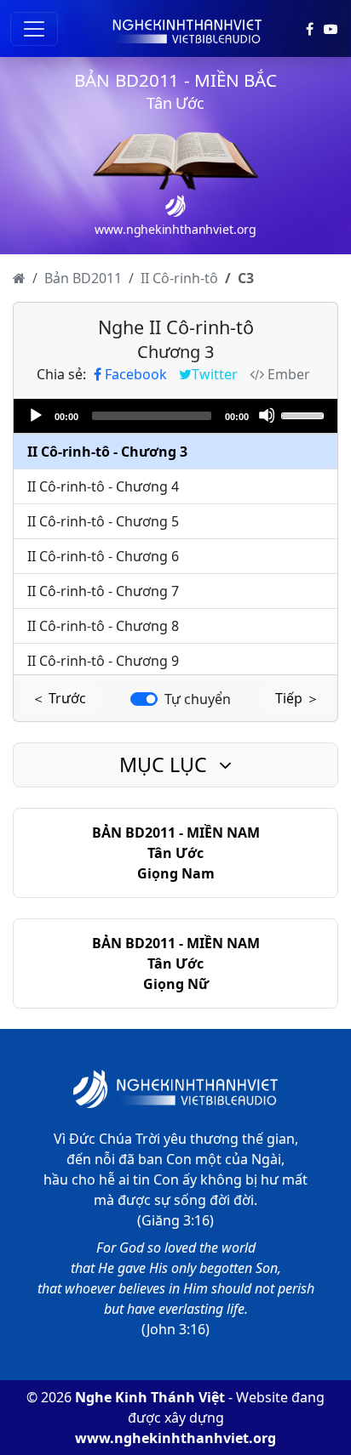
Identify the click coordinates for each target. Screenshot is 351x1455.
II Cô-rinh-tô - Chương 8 (103, 626)
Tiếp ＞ (297, 698)
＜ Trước (59, 698)
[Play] (35, 415)
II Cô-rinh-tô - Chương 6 (103, 556)
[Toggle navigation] (34, 29)
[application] (175, 416)
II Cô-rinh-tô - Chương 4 (103, 486)
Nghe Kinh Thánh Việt (150, 1397)
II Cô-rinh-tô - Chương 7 (103, 591)
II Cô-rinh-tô (179, 278)
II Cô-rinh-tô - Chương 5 (103, 521)
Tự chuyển (197, 699)
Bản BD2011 (83, 278)
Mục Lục (165, 764)
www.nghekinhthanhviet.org (175, 1438)
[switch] (144, 699)
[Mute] (266, 415)
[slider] (305, 414)
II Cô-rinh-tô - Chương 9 (103, 660)
